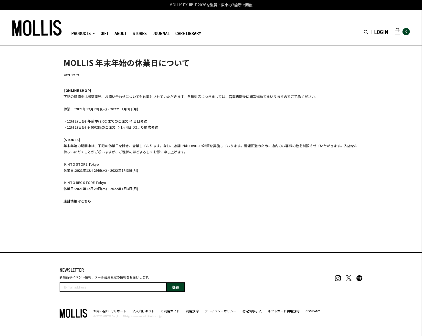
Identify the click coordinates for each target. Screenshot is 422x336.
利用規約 (192, 311)
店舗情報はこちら (77, 201)
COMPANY (313, 311)
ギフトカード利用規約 (283, 311)
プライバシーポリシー (220, 311)
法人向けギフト (143, 311)
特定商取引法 (252, 311)
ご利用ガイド (170, 311)
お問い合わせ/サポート (109, 311)
